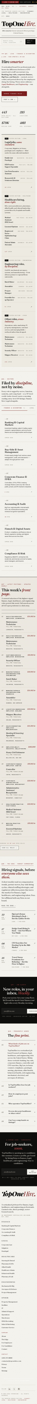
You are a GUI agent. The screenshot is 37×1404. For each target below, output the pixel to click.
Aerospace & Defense (9, 1289)
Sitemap (4, 1371)
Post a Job (9, 99)
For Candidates (7, 1346)
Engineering (8, 1282)
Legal (5, 1241)
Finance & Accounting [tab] (14, 408)
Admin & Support (8, 1311)
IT (2, 1308)
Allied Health (6, 1267)
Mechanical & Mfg (8, 1286)
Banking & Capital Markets (11, 1226)
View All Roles (9, 847)
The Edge (5, 1339)
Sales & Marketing (8, 1324)
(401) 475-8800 (7, 1358)
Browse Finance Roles (14, 93)
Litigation (5, 1248)
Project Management (9, 1292)
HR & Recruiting (7, 1321)
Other (5, 1298)
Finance (6, 1222)
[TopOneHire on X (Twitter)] (14, 1389)
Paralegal (5, 1251)
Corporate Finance (8, 1229)
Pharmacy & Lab (7, 1277)
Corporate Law (7, 1245)
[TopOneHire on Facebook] (19, 1389)
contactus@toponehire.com (11, 1361)
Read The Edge (9, 905)
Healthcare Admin (8, 1270)
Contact (4, 1349)
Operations (6, 1315)
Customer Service (8, 1327)
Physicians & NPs (8, 1264)
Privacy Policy (25, 1380)
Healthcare (8, 1256)
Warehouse (6, 1318)
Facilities (5, 1305)
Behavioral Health (8, 1273)
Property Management (9, 1302)
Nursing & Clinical (8, 1260)
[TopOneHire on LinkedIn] (9, 1389)
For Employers (7, 1343)
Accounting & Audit (8, 1232)
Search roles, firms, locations (12, 41)
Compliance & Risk (8, 1235)
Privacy (4, 1364)
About (4, 1336)
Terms (4, 1367)
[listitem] (18, 623)
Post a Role (29, 41)
